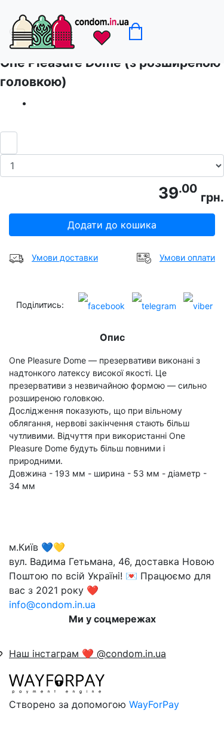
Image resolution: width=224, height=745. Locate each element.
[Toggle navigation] (17, 32)
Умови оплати (187, 257)
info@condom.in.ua (52, 604)
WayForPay (154, 704)
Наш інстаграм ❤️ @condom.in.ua (87, 653)
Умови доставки (65, 257)
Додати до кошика (112, 225)
